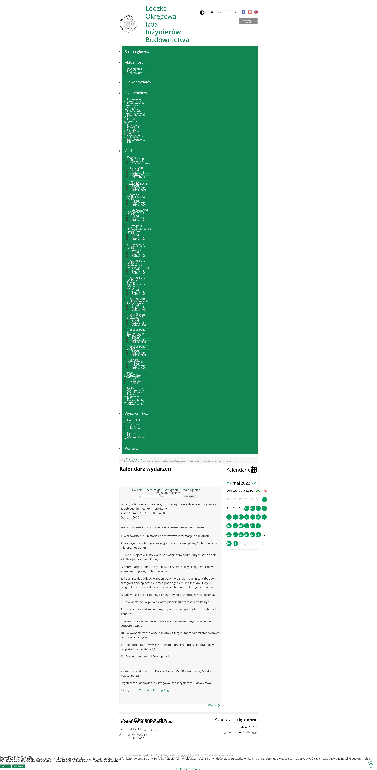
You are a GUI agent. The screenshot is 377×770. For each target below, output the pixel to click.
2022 (245, 483)
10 (234, 517)
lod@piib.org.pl (248, 732)
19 (246, 526)
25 (240, 535)
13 (251, 517)
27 (251, 535)
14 (257, 517)
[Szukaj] (211, 486)
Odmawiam (18, 766)
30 (228, 543)
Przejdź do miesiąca (167, 493)
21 (257, 526)
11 (240, 517)
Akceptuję (5, 766)
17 (234, 526)
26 (246, 535)
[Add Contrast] (201, 12)
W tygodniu (172, 490)
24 (234, 535)
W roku (139, 490)
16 (228, 526)
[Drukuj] (222, 484)
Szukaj (236, 12)
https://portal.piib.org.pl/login (151, 690)
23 (228, 535)
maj (236, 483)
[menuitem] (137, 51)
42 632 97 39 (249, 727)
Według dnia (191, 490)
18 (240, 526)
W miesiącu (154, 490)
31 (234, 543)
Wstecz (213, 705)
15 (263, 517)
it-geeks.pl (147, 755)
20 (251, 526)
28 (257, 535)
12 (246, 517)
